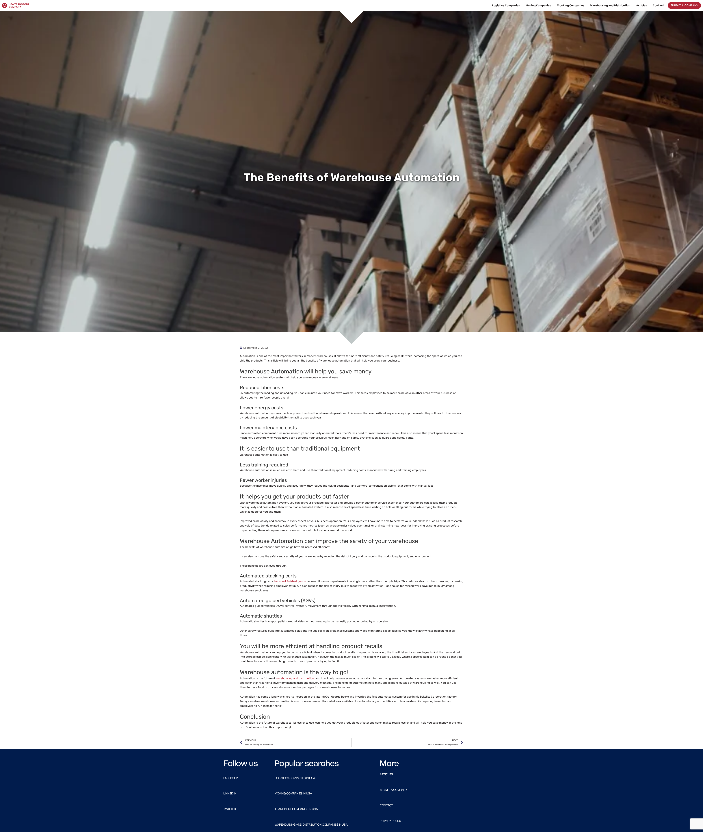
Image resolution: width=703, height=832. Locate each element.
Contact (658, 5)
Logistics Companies (506, 5)
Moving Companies (538, 5)
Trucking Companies (570, 5)
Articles (641, 5)
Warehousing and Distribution (610, 5)
